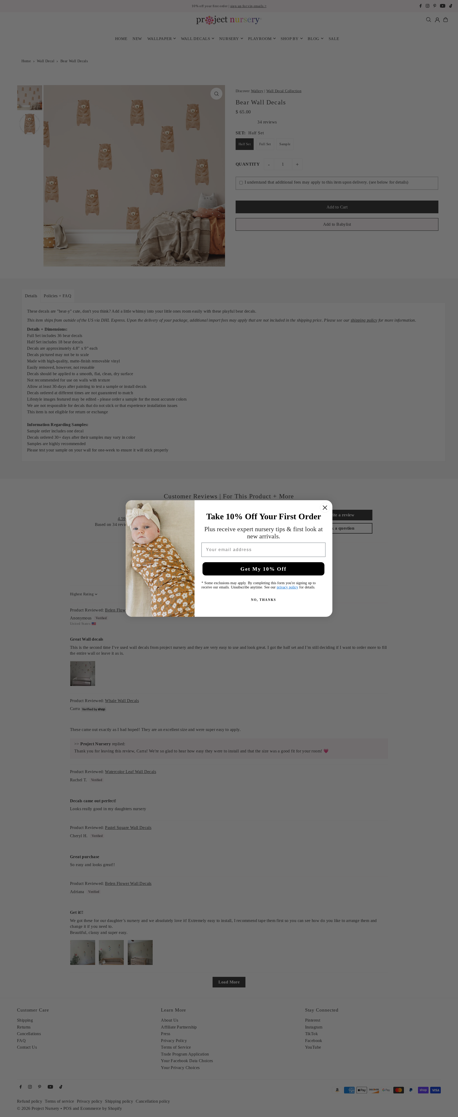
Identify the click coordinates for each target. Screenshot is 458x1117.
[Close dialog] (325, 507)
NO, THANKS (263, 600)
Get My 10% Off (263, 569)
